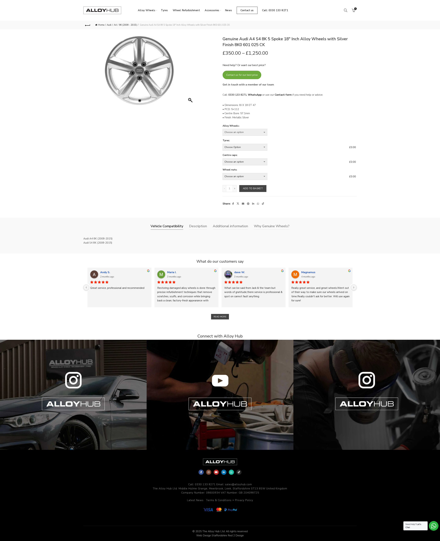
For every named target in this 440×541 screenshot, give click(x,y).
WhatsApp (255, 95)
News (228, 10)
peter (238, 272)
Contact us (247, 10)
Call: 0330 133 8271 (275, 10)
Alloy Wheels (146, 10)
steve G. (172, 272)
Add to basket (253, 188)
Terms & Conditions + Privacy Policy (229, 500)
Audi (109, 24)
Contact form (283, 95)
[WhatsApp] (231, 472)
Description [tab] (198, 226)
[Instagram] (208, 472)
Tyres (164, 10)
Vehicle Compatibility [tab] (167, 226)
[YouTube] (216, 472)
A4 (115, 24)
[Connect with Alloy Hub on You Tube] (220, 395)
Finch (304, 272)
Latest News (195, 500)
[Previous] (86, 287)
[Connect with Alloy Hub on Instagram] (73, 395)
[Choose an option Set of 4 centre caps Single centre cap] (285, 161)
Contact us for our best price (242, 75)
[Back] (87, 25)
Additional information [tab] (230, 226)
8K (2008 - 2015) (128, 24)
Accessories (212, 10)
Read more (220, 316)
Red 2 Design (236, 535)
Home (101, 24)
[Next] (354, 287)
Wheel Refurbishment (186, 10)
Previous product (343, 25)
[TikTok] (238, 472)
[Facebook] (201, 472)
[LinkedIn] (223, 472)
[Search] (345, 10)
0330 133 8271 (205, 484)
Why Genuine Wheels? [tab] (271, 226)
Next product (352, 25)
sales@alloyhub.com (238, 484)
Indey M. (105, 272)
